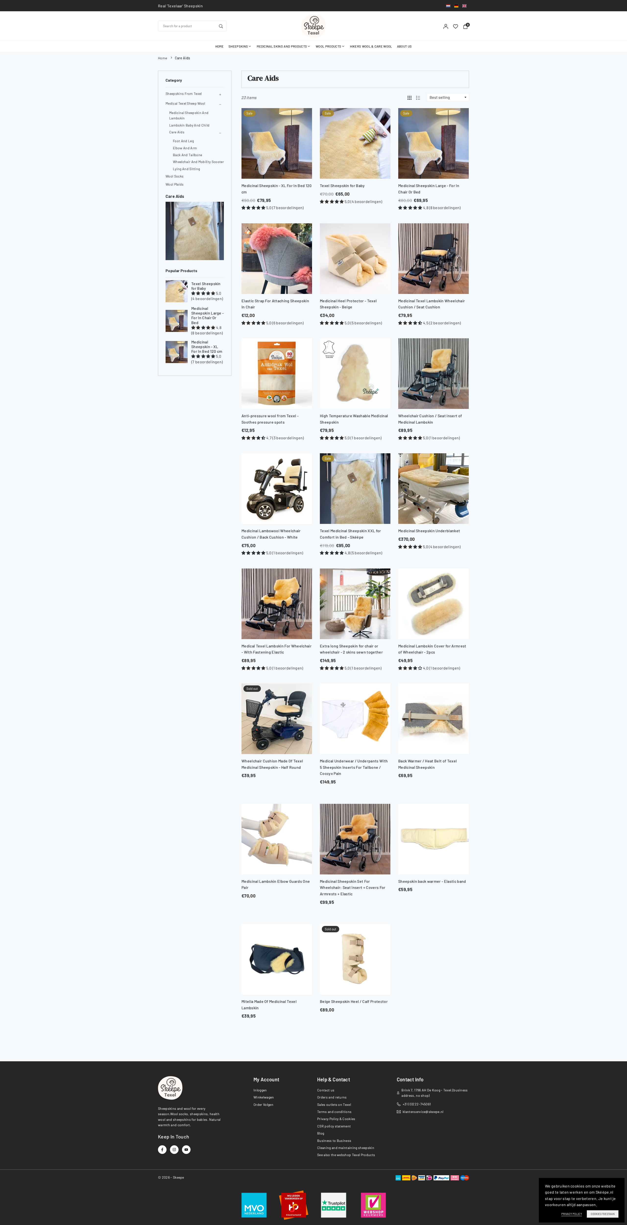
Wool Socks (174, 176)
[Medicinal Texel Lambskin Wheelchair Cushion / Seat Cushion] (433, 258)
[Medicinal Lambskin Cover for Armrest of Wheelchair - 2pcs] (433, 603)
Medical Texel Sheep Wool (185, 103)
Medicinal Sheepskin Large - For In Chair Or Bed (207, 315)
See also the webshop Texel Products (346, 1155)
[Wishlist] (455, 26)
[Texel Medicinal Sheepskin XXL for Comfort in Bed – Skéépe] (355, 488)
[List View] (418, 97)
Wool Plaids (175, 184)
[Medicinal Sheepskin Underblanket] (433, 488)
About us (404, 46)
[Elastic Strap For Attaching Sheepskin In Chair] (276, 258)
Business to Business (334, 1140)
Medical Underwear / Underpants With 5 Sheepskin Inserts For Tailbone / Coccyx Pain (354, 767)
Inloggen (260, 1090)
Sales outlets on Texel (334, 1104)
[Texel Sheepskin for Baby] (177, 291)
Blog (320, 1133)
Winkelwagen (263, 1097)
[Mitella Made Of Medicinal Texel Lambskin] (276, 959)
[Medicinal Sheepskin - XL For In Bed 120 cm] (177, 352)
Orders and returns (332, 1097)
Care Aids (176, 132)
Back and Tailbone (187, 155)
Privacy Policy (571, 1213)
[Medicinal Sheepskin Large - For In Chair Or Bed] (177, 321)
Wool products (328, 46)
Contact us (325, 1090)
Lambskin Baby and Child (189, 125)
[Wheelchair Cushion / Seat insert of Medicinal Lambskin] (433, 373)
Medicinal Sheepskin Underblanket (429, 530)
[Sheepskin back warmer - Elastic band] (433, 839)
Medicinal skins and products (282, 46)
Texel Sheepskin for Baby (206, 285)
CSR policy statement (334, 1126)
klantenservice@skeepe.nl (423, 1111)
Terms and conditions (334, 1112)
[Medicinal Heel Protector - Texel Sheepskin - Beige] (355, 258)
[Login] (446, 26)
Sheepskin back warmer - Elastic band (432, 881)
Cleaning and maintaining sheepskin (345, 1148)
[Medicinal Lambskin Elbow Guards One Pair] (276, 839)
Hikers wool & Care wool (371, 46)
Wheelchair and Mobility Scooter (198, 162)
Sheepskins (238, 46)
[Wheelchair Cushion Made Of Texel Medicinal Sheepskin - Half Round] (276, 718)
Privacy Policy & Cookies (336, 1119)
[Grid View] (409, 97)
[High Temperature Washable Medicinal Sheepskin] (355, 373)
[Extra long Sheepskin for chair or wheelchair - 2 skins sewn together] (355, 603)
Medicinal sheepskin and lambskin (188, 115)
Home (219, 46)
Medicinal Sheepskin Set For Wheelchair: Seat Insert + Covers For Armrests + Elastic (353, 887)
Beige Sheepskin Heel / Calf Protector (354, 1001)
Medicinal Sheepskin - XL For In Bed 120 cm (206, 347)
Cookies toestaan (603, 1213)
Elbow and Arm (185, 148)
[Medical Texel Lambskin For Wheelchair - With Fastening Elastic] (276, 603)
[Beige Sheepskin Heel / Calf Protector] (355, 959)
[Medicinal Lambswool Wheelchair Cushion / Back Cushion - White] (276, 488)
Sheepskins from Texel (184, 93)
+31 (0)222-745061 (417, 1104)
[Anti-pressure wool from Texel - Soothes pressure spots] (276, 373)
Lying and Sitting (186, 169)
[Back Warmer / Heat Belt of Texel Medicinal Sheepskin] (433, 718)
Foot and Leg (183, 141)
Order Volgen (263, 1104)
